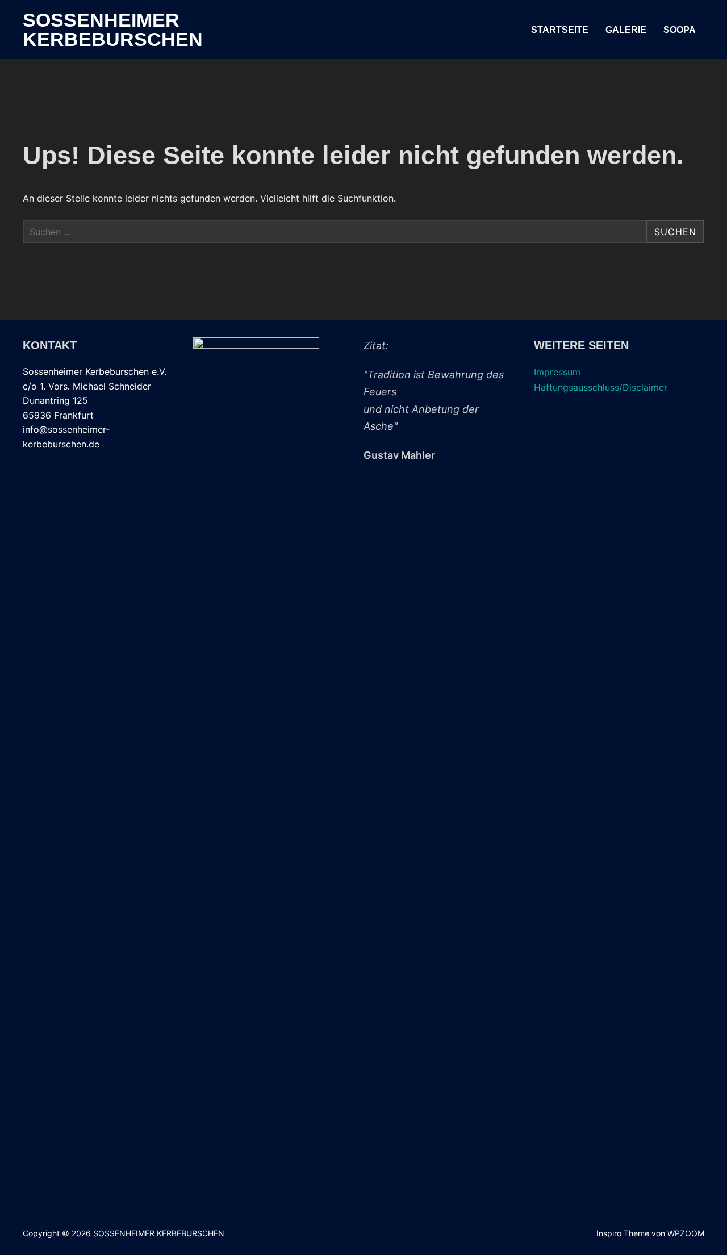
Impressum (557, 372)
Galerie (625, 30)
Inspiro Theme (622, 1233)
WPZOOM (685, 1233)
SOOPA (679, 30)
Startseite (559, 30)
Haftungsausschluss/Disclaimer (600, 387)
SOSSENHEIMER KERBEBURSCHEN (113, 29)
